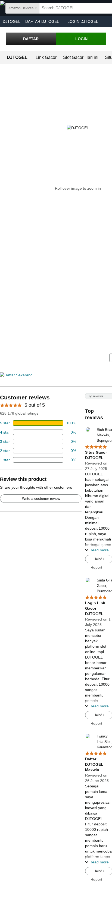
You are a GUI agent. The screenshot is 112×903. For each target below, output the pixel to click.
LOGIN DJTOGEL (82, 21)
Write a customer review (41, 499)
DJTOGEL (11, 21)
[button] (96, 550)
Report (96, 567)
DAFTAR (31, 39)
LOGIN (81, 39)
